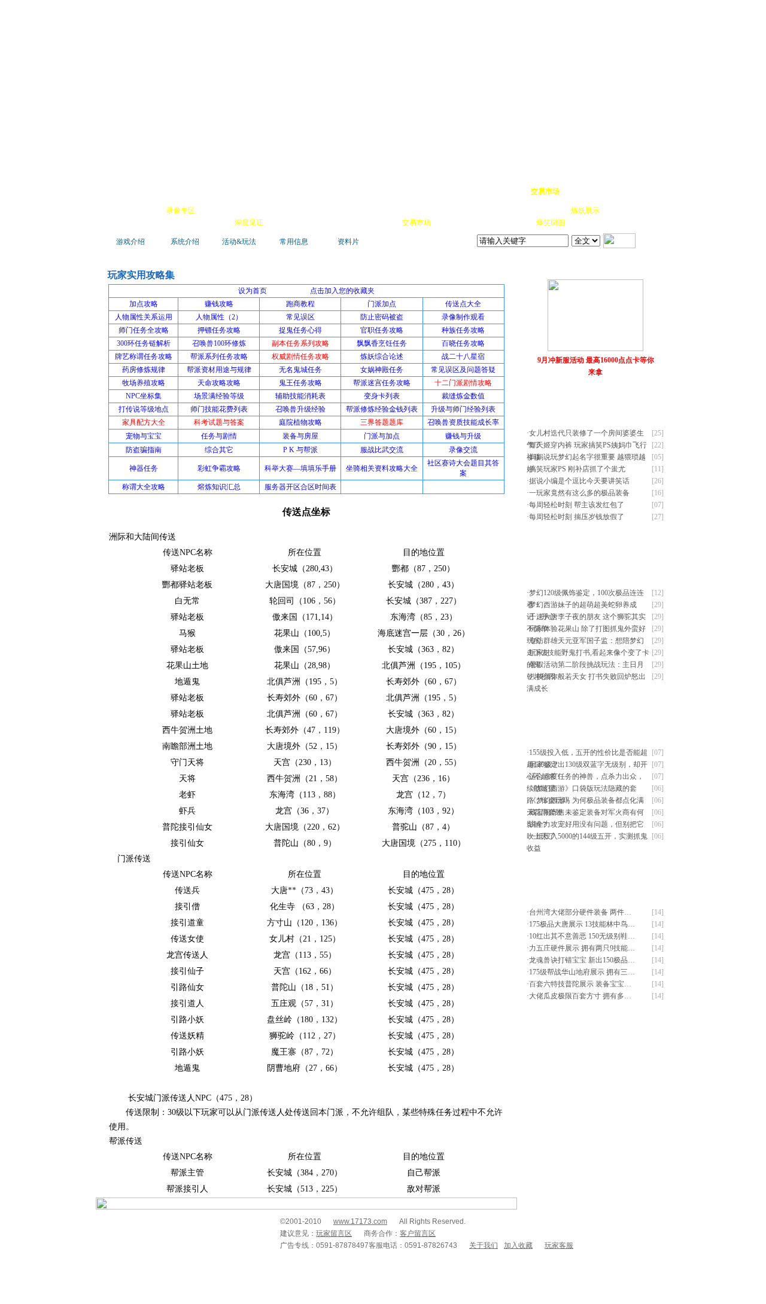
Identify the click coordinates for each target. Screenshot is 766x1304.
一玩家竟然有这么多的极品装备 (579, 493)
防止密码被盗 (381, 317)
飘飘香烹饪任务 (382, 343)
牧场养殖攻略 (143, 383)
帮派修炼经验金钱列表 (382, 409)
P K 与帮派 (300, 450)
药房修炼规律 (143, 369)
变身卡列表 (382, 396)
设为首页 (611, 191)
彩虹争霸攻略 (219, 468)
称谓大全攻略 (143, 487)
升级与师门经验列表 (463, 409)
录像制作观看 (463, 317)
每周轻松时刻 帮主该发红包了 (576, 505)
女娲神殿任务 (381, 369)
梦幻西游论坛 (216, 191)
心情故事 (314, 210)
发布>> (649, 399)
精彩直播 (281, 210)
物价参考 (417, 210)
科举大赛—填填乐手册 (300, 468)
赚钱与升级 (463, 436)
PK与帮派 (349, 210)
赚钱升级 (384, 210)
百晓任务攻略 (463, 343)
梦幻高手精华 (288, 191)
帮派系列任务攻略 (219, 356)
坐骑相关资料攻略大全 (382, 468)
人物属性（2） (219, 317)
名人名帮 (451, 210)
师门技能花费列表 (219, 409)
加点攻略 (143, 304)
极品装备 (214, 210)
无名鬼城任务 (300, 369)
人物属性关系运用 (143, 317)
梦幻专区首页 (134, 191)
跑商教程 (300, 304)
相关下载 (383, 222)
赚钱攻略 (219, 304)
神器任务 (143, 468)
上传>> (649, 268)
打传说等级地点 (143, 409)
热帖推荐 (215, 222)
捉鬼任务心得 (300, 330)
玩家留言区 (334, 1233)
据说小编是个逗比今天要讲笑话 (579, 481)
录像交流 (463, 450)
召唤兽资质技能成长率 (463, 422)
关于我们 (483, 1245)
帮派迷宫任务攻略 (382, 383)
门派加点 (381, 304)
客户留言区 (418, 1233)
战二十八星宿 (463, 356)
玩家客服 (559, 1245)
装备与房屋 (300, 436)
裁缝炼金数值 (463, 396)
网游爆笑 (551, 210)
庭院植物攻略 (300, 422)
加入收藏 (518, 1245)
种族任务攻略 (463, 330)
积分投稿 (450, 222)
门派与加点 (382, 436)
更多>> (624, 268)
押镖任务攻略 (219, 330)
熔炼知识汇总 (219, 487)
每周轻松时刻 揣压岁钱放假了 (576, 517)
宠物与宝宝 (144, 436)
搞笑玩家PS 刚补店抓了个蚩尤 (577, 469)
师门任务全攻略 (143, 330)
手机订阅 (316, 222)
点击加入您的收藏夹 (342, 291)
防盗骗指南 (144, 450)
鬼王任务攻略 (300, 383)
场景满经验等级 (219, 396)
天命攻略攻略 (219, 383)
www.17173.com (360, 1221)
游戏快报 (182, 222)
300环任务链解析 (144, 343)
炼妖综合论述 (381, 356)
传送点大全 (463, 304)
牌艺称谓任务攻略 (143, 356)
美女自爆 (247, 210)
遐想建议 (484, 210)
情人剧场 (518, 210)
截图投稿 (483, 222)
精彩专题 (584, 222)
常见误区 (300, 317)
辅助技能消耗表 (300, 396)
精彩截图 (349, 222)
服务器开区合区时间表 (300, 487)
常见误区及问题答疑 (463, 369)
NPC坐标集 (144, 396)
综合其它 (219, 450)
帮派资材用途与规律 (219, 369)
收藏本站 (578, 191)
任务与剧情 (219, 436)
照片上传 (517, 222)
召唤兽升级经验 (300, 409)
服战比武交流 (381, 450)
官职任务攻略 (381, 330)
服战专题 (282, 222)
